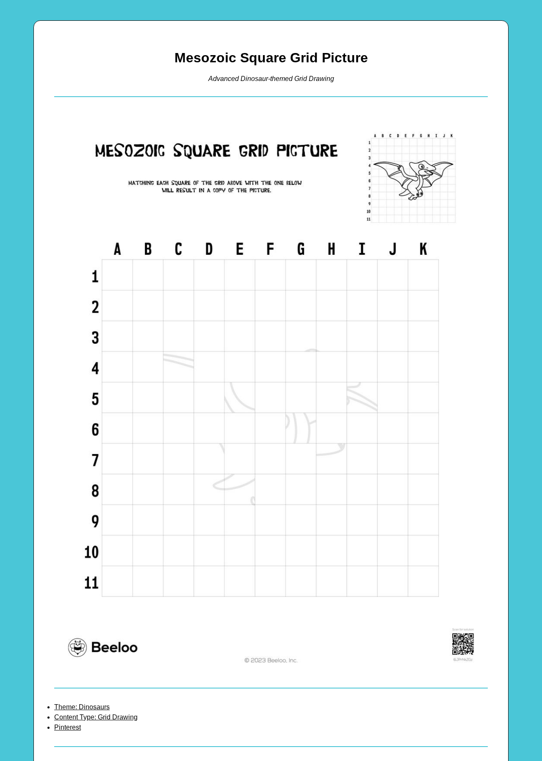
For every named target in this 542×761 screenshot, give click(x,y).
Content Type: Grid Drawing (96, 717)
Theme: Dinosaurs (82, 707)
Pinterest (67, 727)
